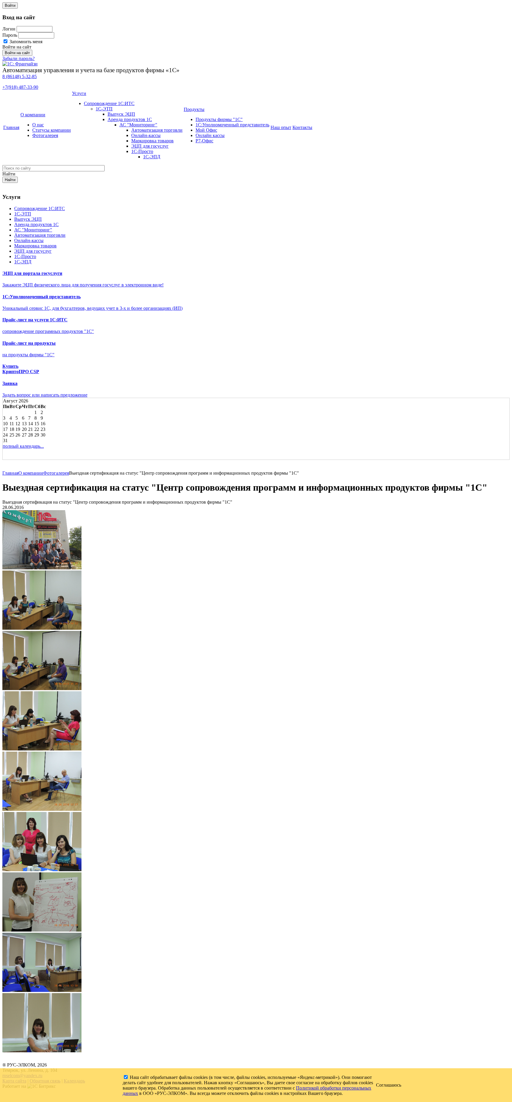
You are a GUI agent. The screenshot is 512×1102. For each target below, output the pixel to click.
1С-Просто (142, 151)
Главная (11, 127)
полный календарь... (23, 446)
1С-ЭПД (151, 156)
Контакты (302, 127)
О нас (38, 124)
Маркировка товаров (152, 140)
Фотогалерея (45, 135)
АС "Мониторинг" (138, 124)
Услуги (79, 93)
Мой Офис (206, 130)
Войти (10, 5)
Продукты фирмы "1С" (219, 119)
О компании (32, 114)
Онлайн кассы (210, 135)
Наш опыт (281, 127)
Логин (8, 28)
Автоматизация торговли (157, 130)
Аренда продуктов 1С (130, 119)
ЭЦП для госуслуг (150, 146)
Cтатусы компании (51, 130)
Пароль (9, 35)
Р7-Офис (204, 140)
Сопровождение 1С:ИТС (109, 103)
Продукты (194, 109)
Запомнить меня (25, 41)
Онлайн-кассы (146, 135)
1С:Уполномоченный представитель (232, 124)
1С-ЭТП (104, 108)
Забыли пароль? (18, 58)
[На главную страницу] (20, 63)
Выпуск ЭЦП (121, 114)
